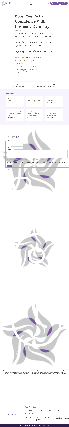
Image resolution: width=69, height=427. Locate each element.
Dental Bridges (34, 417)
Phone (8, 147)
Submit (9, 165)
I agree (9, 160)
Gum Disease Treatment (57, 417)
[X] (15, 414)
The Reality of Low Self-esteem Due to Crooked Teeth (15, 113)
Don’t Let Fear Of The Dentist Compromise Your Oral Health (53, 113)
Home (27, 409)
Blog (43, 2)
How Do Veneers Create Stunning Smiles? (46, 85)
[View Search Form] (49, 3)
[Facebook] (9, 414)
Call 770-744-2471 (63, 3)
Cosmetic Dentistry (28, 417)
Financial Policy (46, 410)
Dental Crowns (31, 417)
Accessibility (55, 409)
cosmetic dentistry (26, 56)
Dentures (42, 416)
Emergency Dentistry (46, 417)
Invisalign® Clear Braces (61, 417)
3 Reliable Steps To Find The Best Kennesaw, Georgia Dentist (34, 113)
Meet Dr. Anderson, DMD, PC (32, 410)
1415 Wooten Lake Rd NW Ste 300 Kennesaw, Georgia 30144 (26, 70)
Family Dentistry (53, 417)
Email (8, 145)
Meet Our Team (39, 410)
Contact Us (59, 410)
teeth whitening (44, 41)
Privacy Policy (39, 163)
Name (8, 143)
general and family (19, 57)
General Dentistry (50, 417)
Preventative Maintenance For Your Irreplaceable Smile (33, 100)
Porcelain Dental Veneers (65, 417)
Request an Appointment (63, 410)
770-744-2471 (20, 63)
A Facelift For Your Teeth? (19, 85)
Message (9, 149)
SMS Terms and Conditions (51, 163)
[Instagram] (12, 414)
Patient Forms (42, 410)
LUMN (45, 425)
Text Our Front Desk (54, 3)
